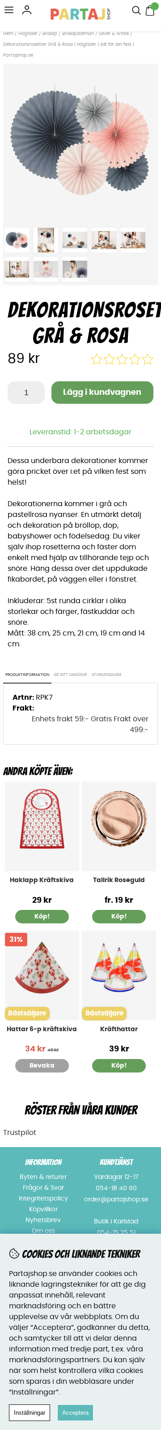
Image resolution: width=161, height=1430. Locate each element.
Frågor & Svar (43, 1188)
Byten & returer (43, 1177)
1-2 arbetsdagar (102, 432)
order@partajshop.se (116, 1199)
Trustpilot (19, 1132)
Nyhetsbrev (43, 1220)
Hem (8, 33)
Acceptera (75, 1412)
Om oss (43, 1231)
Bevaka (42, 1066)
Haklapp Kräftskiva (42, 880)
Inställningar (29, 1412)
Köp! (119, 917)
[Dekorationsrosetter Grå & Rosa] (80, 217)
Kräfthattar (119, 1029)
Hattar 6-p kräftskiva (42, 1029)
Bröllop (49, 33)
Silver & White (114, 33)
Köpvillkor (43, 1209)
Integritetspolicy (43, 1199)
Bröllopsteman (78, 33)
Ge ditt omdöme (70, 675)
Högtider (28, 33)
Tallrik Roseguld (119, 880)
